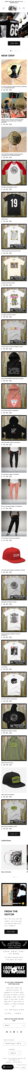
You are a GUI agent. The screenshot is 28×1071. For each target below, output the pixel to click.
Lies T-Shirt (4, 667)
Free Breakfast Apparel (15, 1058)
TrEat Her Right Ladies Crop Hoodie (10, 442)
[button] (4, 8)
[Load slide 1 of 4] (11, 51)
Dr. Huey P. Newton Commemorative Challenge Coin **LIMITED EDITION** (14, 87)
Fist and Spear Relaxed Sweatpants (10, 538)
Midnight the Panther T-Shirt (8, 602)
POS (25, 1058)
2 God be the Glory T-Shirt (8, 282)
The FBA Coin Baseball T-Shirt (9, 187)
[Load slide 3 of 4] (15, 51)
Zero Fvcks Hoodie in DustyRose (9, 410)
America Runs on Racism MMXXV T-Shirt (12, 346)
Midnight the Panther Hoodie (9, 730)
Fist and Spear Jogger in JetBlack (10, 474)
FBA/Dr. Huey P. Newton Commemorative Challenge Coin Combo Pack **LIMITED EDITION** (12, 121)
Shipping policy (15, 1067)
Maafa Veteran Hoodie (7, 762)
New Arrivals (6, 872)
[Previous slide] (8, 51)
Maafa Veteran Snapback (7, 794)
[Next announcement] (25, 2)
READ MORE (11, 932)
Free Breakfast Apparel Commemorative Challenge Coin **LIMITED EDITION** (12, 154)
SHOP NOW (13, 43)
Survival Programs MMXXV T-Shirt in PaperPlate (10, 634)
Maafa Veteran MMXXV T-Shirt (9, 826)
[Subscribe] (23, 1025)
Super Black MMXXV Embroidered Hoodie (12, 378)
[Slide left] (10, 877)
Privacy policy (21, 1064)
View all (13, 834)
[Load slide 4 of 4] (17, 51)
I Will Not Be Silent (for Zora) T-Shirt (11, 251)
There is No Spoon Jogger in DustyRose (11, 506)
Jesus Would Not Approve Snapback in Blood (13, 570)
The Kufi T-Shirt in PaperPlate (9, 698)
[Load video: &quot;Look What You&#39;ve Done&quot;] (14, 970)
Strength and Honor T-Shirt (8, 314)
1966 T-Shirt (4, 219)
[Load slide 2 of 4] (13, 51)
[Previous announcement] (3, 2)
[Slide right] (17, 877)
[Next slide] (20, 51)
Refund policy (17, 1062)
